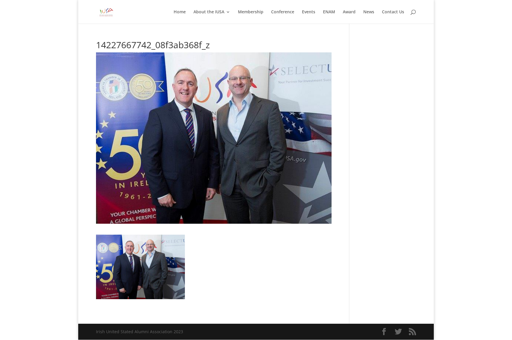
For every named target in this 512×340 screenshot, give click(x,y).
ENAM (329, 12)
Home (180, 12)
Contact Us (393, 12)
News (368, 12)
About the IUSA (208, 12)
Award (349, 12)
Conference (282, 12)
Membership (250, 12)
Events (308, 12)
